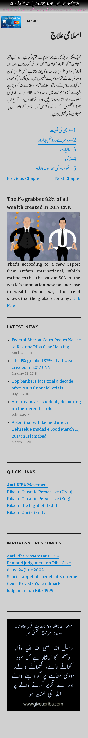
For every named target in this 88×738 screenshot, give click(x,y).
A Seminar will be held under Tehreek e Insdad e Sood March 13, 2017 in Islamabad (45, 429)
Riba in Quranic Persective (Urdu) (39, 491)
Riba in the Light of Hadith (33, 505)
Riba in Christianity (26, 512)
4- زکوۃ (70, 159)
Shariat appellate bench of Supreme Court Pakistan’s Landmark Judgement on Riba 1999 (42, 583)
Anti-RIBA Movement (27, 484)
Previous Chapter (24, 178)
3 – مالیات (68, 149)
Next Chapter (68, 178)
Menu (32, 21)
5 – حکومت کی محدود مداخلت (55, 169)
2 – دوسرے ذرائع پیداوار (57, 140)
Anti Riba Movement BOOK (33, 556)
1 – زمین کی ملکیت (63, 130)
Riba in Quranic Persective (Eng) (38, 498)
